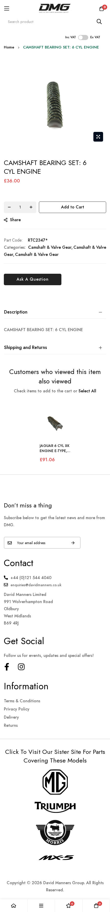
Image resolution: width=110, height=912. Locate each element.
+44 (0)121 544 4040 (30, 578)
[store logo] (55, 8)
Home (9, 47)
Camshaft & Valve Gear (49, 247)
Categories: (15, 247)
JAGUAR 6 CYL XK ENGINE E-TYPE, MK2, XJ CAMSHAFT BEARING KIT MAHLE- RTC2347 (54, 448)
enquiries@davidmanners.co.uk (35, 585)
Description (15, 312)
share (15, 220)
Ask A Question (32, 279)
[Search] (99, 21)
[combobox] (55, 21)
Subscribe (73, 543)
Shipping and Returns (25, 347)
